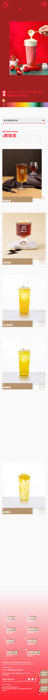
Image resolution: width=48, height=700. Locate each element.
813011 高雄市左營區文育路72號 (12, 670)
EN (40, 694)
